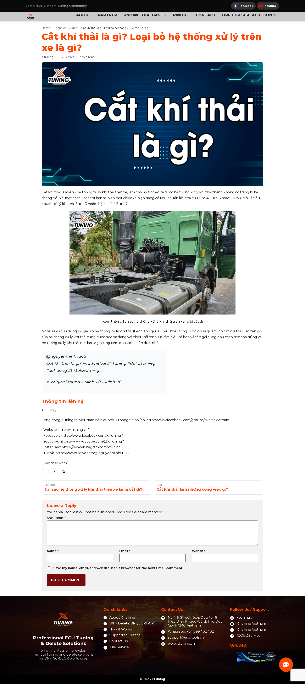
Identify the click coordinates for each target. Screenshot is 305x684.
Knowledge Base (143, 15)
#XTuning (116, 363)
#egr (152, 363)
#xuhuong (56, 370)
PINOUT (181, 15)
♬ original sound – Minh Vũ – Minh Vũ (84, 381)
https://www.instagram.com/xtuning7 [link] (92, 447)
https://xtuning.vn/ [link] (73, 430)
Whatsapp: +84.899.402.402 (191, 631)
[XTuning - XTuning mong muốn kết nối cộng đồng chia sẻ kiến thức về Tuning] (39, 16)
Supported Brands (124, 635)
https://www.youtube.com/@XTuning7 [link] (92, 441)
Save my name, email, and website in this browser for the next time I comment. (118, 568)
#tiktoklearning (83, 370)
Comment (56, 517)
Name (53, 551)
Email (124, 551)
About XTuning (122, 617)
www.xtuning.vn (181, 643)
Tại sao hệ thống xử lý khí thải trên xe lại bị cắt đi (162, 321)
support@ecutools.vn (186, 637)
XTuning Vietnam (251, 623)
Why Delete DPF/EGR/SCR (131, 623)
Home (46, 27)
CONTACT (206, 15)
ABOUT (83, 15)
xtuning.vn (246, 617)
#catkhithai (94, 363)
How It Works (120, 629)
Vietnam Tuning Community (65, 6)
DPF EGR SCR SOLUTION (247, 15)
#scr (142, 363)
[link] (187, 420)
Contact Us (118, 641)
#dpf (132, 363)
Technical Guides (65, 27)
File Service (119, 647)
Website (199, 551)
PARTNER (107, 15)
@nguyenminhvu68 (66, 356)
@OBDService (248, 636)
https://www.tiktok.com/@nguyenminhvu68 (92, 453)
